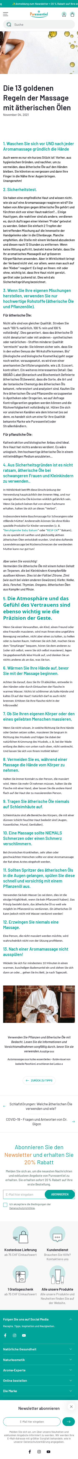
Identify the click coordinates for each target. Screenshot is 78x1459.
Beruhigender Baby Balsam (21, 530)
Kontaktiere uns (57, 1259)
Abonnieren (59, 1194)
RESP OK (52, 530)
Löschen (60, 24)
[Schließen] (69, 24)
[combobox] (34, 24)
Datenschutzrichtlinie (22, 1208)
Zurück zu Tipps (41, 1080)
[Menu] (5, 14)
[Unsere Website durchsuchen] (8, 24)
